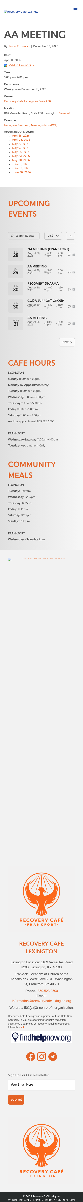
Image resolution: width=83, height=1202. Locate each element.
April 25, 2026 (21, 139)
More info (65, 113)
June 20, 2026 (21, 172)
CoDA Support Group (45, 301)
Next (65, 342)
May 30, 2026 (21, 160)
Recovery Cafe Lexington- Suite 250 (27, 101)
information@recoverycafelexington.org (41, 1001)
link (23, 1027)
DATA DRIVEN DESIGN (62, 1200)
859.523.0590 (48, 991)
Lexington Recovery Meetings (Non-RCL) (30, 125)
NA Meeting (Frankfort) (48, 249)
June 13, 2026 (21, 168)
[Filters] (70, 236)
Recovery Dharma (43, 283)
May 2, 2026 (20, 144)
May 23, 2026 (21, 156)
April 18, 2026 (21, 135)
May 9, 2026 (20, 148)
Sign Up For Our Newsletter (28, 1075)
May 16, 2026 (20, 152)
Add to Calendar (20, 65)
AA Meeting (37, 266)
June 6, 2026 (20, 164)
